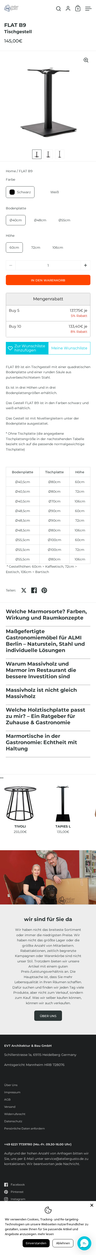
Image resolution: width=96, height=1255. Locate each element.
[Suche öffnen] (58, 8)
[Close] (91, 1205)
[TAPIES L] (63, 803)
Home (11, 171)
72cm (35, 247)
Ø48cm (40, 220)
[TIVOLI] (20, 803)
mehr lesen (46, 1234)
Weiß (54, 192)
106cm (57, 247)
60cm (14, 247)
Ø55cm (64, 220)
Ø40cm (16, 220)
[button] (85, 265)
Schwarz (24, 192)
